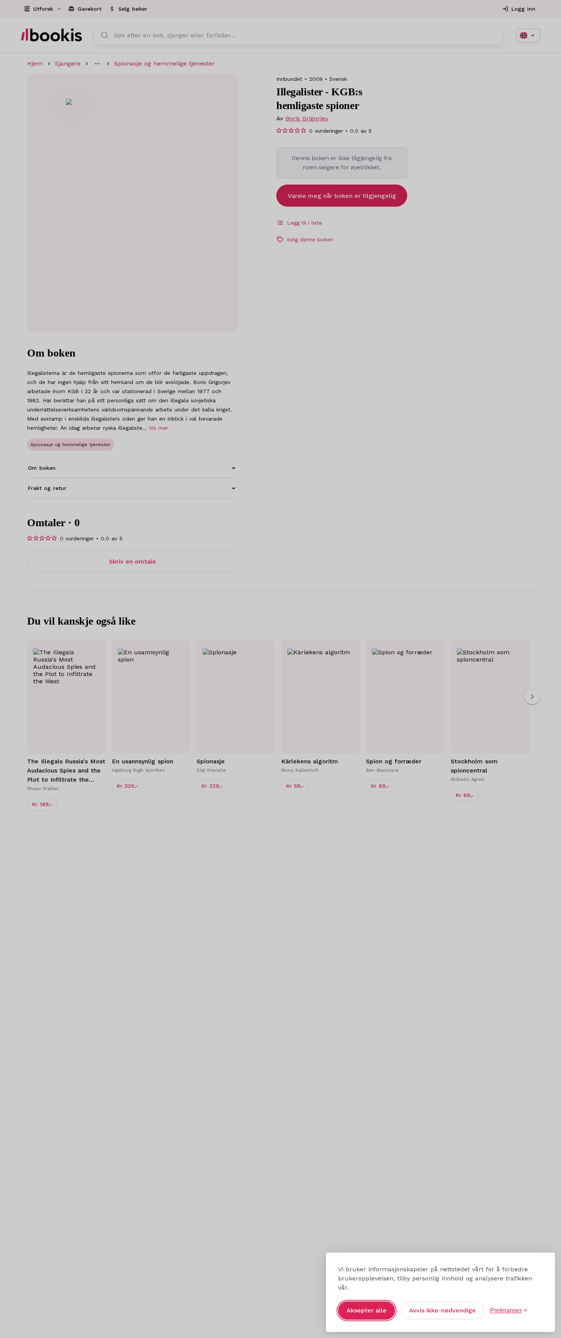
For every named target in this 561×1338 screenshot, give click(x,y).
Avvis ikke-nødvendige (442, 1310)
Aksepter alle (367, 1310)
